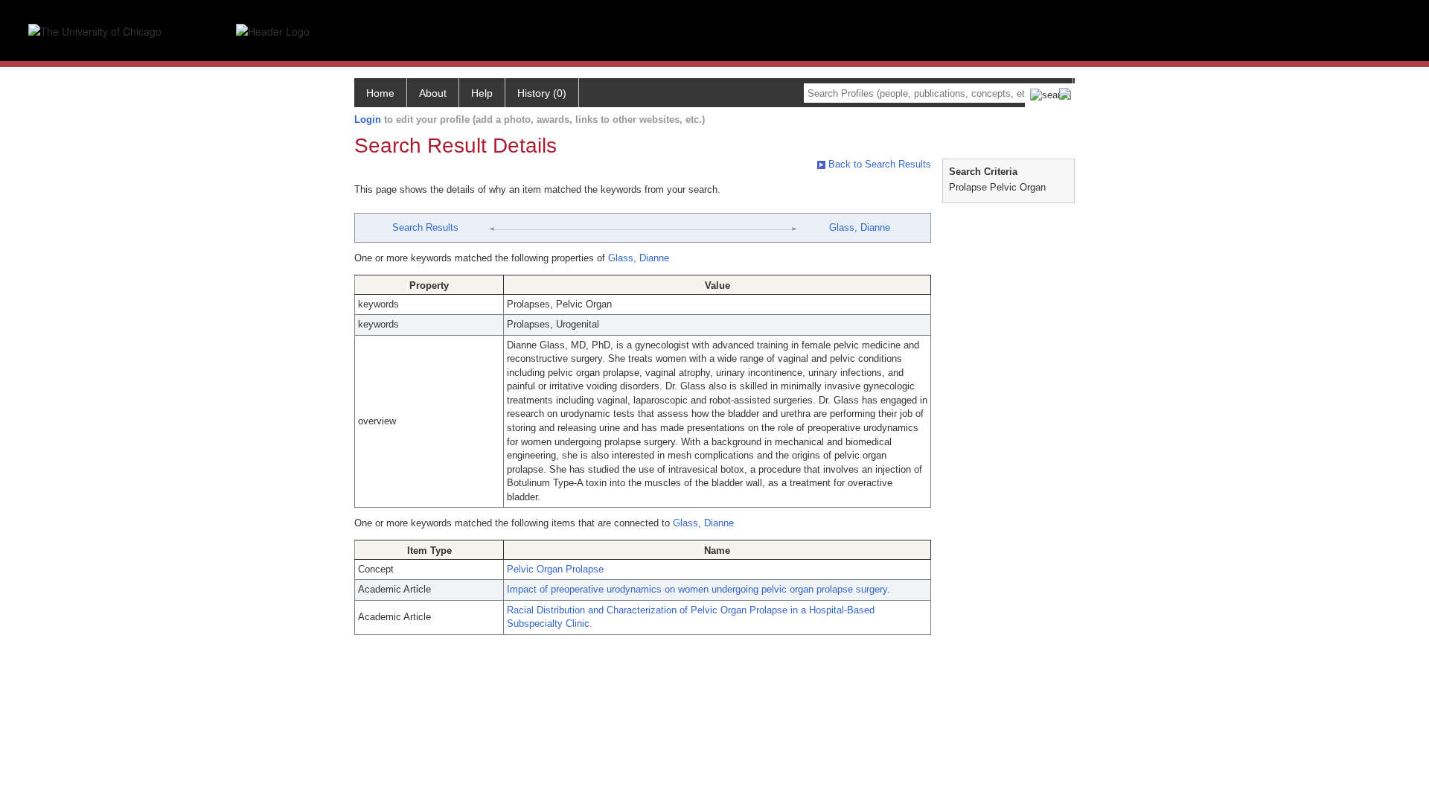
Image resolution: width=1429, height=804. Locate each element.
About (433, 93)
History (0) (541, 93)
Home (380, 93)
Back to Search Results (878, 164)
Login (367, 119)
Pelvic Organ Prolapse (555, 569)
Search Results (425, 227)
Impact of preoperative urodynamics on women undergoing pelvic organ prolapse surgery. (698, 589)
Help (482, 93)
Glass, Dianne (859, 227)
